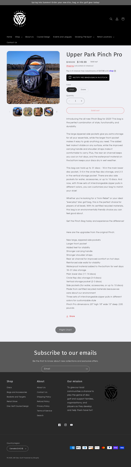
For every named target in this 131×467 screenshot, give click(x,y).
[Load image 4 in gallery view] (38, 111)
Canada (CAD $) (16, 448)
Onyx (73, 90)
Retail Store (12, 401)
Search (40, 415)
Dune (85, 90)
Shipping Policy (44, 397)
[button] (19, 37)
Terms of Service (44, 411)
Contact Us (42, 392)
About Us (41, 387)
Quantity (70, 96)
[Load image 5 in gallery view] (48, 111)
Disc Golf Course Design (18, 406)
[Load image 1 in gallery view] (17, 111)
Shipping (70, 66)
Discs (9, 387)
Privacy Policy (43, 406)
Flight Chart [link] (65, 330)
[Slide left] (9, 112)
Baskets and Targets (16, 397)
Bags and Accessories (17, 392)
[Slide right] (57, 112)
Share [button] (72, 316)
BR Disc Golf (18, 458)
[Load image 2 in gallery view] (27, 111)
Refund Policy (43, 401)
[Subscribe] (87, 369)
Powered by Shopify (31, 458)
